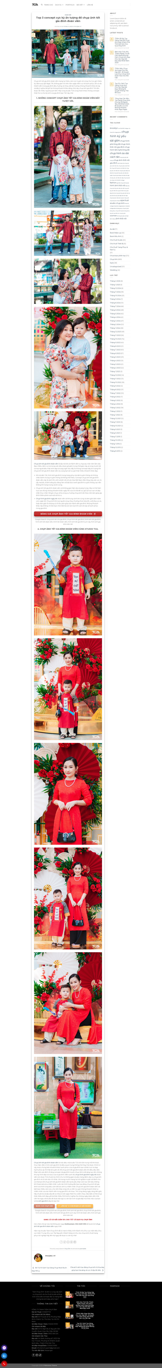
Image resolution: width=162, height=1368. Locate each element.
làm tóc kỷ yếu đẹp (116, 195)
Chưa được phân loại (117, 256)
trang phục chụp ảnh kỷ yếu (117, 210)
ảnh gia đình (43, 1201)
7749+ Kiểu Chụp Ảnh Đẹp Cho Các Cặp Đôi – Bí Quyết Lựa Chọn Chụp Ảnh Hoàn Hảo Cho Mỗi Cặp (122, 73)
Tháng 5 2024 (115, 314)
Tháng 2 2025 (115, 281)
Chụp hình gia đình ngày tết (46, 499)
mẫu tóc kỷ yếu (120, 198)
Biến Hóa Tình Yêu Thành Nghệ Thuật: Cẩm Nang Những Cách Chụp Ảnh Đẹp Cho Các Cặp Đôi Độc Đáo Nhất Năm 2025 (122, 57)
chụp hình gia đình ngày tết (85, 1175)
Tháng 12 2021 (115, 418)
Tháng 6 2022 (115, 397)
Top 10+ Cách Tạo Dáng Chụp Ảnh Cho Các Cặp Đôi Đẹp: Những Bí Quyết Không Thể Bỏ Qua (121, 88)
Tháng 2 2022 (115, 411)
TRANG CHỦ (48, 5)
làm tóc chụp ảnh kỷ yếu (118, 193)
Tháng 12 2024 (115, 288)
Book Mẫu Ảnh (115, 236)
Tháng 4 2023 (115, 361)
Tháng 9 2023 (115, 342)
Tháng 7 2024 (115, 306)
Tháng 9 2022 (115, 386)
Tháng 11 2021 (115, 422)
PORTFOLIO (70, 5)
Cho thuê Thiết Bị (116, 244)
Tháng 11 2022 (115, 379)
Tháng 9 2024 (115, 299)
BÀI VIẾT (80, 5)
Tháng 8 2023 (115, 346)
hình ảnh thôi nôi (117, 185)
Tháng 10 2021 (115, 426)
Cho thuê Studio (116, 240)
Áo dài (112, 229)
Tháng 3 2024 (115, 321)
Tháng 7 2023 (115, 350)
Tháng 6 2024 (115, 310)
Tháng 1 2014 (115, 444)
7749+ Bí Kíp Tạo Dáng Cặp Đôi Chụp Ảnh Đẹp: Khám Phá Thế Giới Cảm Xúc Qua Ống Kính (122, 42)
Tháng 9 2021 (115, 429)
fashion (113, 183)
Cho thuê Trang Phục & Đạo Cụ (119, 248)
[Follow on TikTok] (40, 1355)
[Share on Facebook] (61, 1242)
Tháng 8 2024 (115, 303)
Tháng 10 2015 (115, 440)
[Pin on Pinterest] (71, 1242)
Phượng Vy (77, 26)
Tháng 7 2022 (115, 393)
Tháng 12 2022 (115, 375)
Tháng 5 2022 (115, 400)
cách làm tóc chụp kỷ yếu (118, 166)
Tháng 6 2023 (115, 353)
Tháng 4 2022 (115, 404)
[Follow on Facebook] (33, 1355)
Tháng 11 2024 (115, 292)
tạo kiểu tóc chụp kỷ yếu (119, 213)
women (113, 216)
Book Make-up (115, 233)
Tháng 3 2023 (115, 364)
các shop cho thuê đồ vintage (117, 180)
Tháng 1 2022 (115, 415)
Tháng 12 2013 (115, 447)
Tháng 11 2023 (115, 335)
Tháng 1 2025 (115, 285)
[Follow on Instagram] (36, 1355)
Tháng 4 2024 (115, 317)
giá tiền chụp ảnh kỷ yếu (123, 183)
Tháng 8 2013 (115, 451)
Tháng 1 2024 (115, 328)
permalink (83, 1248)
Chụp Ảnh (68, 15)
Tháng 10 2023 (115, 339)
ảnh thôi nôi (121, 218)
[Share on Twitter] (64, 1242)
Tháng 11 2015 (115, 437)
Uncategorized (115, 266)
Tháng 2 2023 (115, 368)
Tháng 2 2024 (115, 324)
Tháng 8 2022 (115, 389)
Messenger (49, 1350)
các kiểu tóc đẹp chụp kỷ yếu (123, 178)
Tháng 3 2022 (115, 408)
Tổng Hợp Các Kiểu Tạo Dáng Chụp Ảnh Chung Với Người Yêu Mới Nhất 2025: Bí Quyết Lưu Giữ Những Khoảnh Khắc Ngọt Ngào (122, 104)
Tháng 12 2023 (115, 332)
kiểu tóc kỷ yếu (117, 190)
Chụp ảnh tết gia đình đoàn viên (46, 464)
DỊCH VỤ (58, 5)
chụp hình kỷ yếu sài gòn (119, 136)
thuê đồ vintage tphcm (119, 206)
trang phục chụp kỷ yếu (123, 208)
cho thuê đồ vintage (123, 128)
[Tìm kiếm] (41, 4)
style (122, 200)
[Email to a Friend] (68, 1242)
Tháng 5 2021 (115, 433)
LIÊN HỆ (90, 5)
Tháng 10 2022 (115, 382)
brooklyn (114, 128)
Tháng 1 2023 (115, 371)
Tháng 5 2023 (115, 357)
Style (112, 263)
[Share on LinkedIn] (74, 1242)
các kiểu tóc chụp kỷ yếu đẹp (121, 170)
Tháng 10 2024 (115, 295)
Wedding (113, 270)
